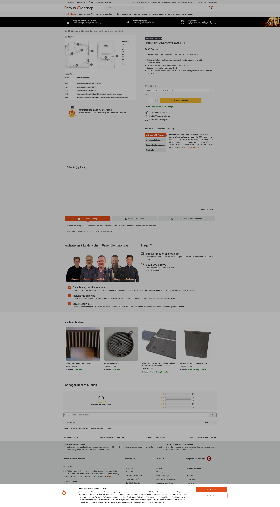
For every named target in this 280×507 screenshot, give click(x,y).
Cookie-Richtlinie (102, 502)
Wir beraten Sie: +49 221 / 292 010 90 (163, 2)
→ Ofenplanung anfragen (190, 147)
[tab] (155, 135)
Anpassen (210, 495)
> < (185, 2)
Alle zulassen (212, 489)
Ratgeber (144, 2)
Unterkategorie (151, 86)
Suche (213, 415)
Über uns (135, 2)
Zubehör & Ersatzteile (72, 31)
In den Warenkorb (181, 101)
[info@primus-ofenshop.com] (142, 253)
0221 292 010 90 (156, 264)
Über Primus (68, 467)
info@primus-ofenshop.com (207, 2)
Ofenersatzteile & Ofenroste (91, 31)
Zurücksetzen (150, 94)
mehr (109, 476)
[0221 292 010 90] (142, 264)
